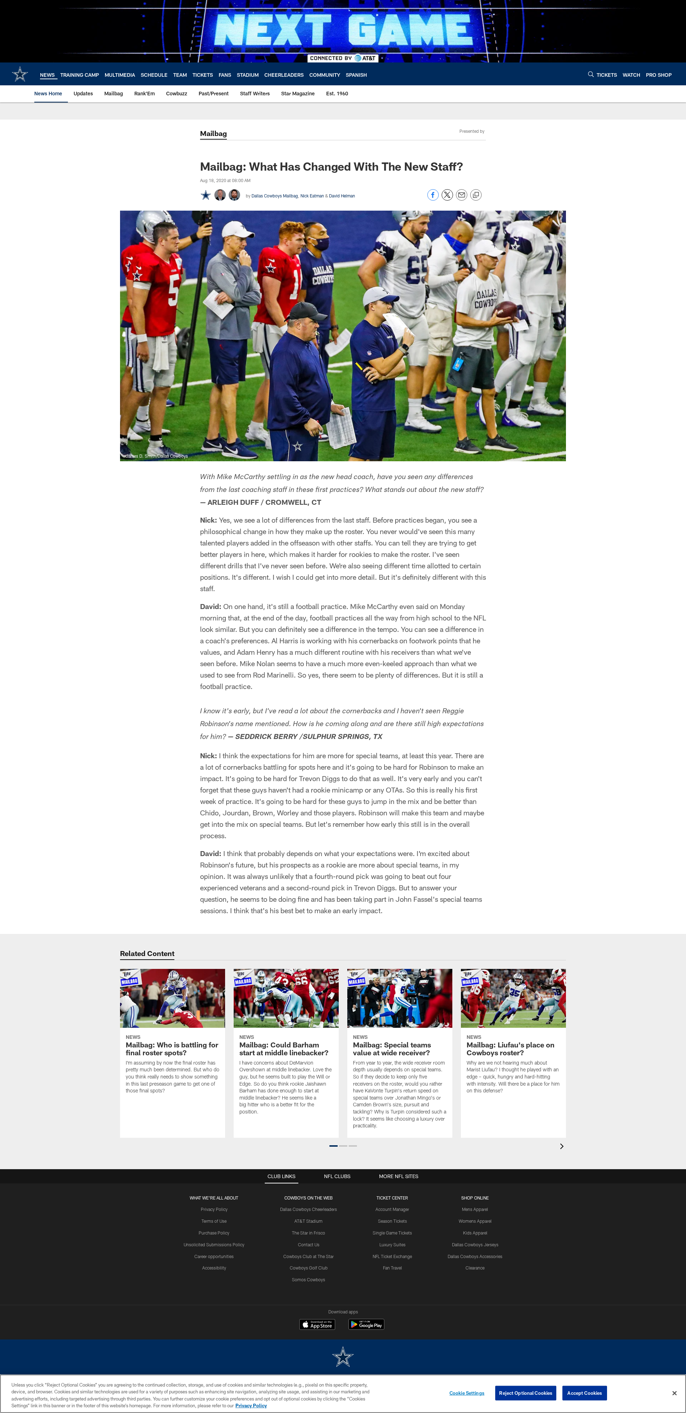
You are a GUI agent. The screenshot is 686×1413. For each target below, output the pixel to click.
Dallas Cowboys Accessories (475, 1256)
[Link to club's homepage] (20, 73)
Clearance (475, 1267)
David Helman (342, 195)
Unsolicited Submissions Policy (214, 1244)
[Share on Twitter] (447, 199)
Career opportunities (214, 1256)
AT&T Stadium (308, 1220)
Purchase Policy (214, 1232)
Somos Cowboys (308, 1279)
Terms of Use (214, 1220)
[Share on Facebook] (433, 199)
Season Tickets (392, 1220)
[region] (343, 1393)
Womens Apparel (475, 1220)
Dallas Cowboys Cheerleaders (308, 1209)
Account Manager (392, 1209)
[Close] (674, 1393)
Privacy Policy (214, 1209)
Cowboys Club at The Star (308, 1256)
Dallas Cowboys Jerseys (475, 1244)
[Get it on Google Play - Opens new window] (366, 1328)
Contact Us (308, 1244)
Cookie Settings (466, 1393)
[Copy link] (476, 195)
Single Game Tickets (392, 1232)
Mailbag (213, 133)
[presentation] (563, 1147)
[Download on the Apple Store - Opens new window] (317, 1325)
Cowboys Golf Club (309, 1267)
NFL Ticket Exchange (392, 1256)
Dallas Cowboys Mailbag (275, 195)
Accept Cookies (584, 1393)
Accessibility (214, 1267)
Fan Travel (392, 1267)
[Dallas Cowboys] (343, 1357)
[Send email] (461, 199)
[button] (333, 1145)
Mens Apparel (475, 1209)
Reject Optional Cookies (525, 1393)
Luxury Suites (392, 1244)
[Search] (591, 74)
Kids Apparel (475, 1232)
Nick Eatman (312, 195)
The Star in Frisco (308, 1232)
